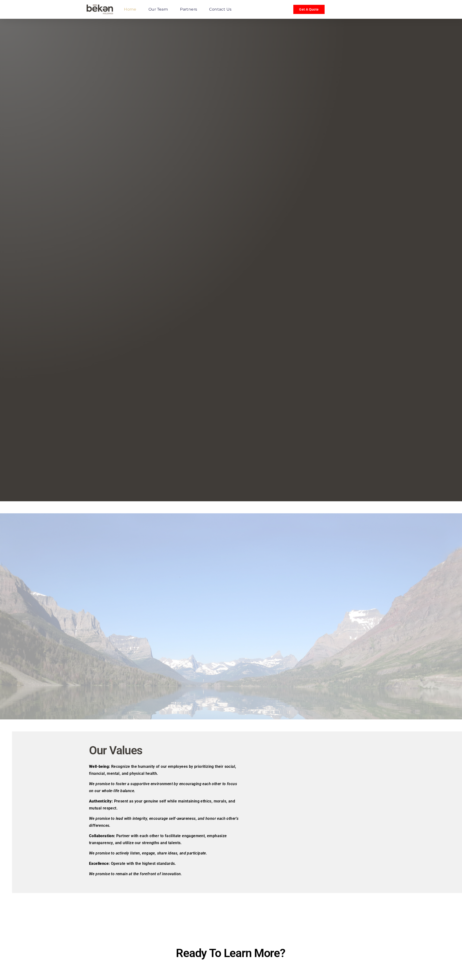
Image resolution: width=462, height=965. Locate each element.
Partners (188, 9)
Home (130, 9)
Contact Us (220, 9)
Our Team (158, 9)
